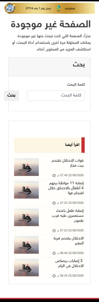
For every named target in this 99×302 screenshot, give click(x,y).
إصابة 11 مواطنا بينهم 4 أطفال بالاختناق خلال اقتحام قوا (66, 188)
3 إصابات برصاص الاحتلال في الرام (69, 263)
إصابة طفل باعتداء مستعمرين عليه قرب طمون (68, 216)
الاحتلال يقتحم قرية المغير (69, 241)
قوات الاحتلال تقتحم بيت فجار (68, 163)
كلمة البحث (76, 84)
